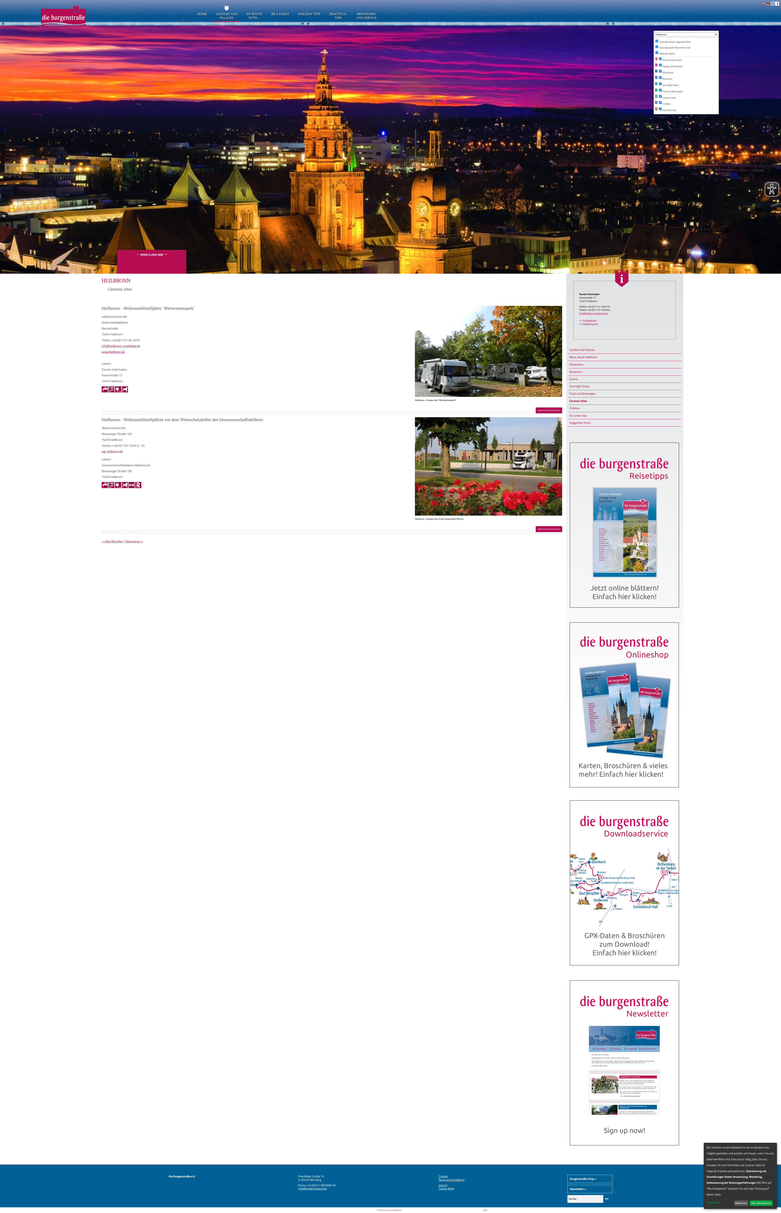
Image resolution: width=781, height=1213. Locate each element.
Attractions (576, 364)
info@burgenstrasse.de (312, 1188)
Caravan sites (578, 400)
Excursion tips (578, 415)
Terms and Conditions (451, 1180)
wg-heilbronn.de (112, 451)
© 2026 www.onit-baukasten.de (389, 1210)
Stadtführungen (590, 323)
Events (573, 379)
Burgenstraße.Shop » (583, 1179)
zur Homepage (590, 320)
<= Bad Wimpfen (112, 541)
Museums (575, 371)
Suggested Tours (580, 422)
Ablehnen (741, 1203)
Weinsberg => (134, 541)
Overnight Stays (579, 386)
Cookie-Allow (446, 1188)
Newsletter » (578, 1189)
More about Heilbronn (583, 357)
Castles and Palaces (582, 349)
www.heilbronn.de (113, 351)
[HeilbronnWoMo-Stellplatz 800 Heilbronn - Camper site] (488, 395)
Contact (443, 1176)
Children (574, 408)
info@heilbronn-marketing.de (593, 313)
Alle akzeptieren (761, 1203)
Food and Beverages (582, 393)
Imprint (442, 1185)
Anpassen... (714, 1202)
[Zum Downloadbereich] (624, 971)
